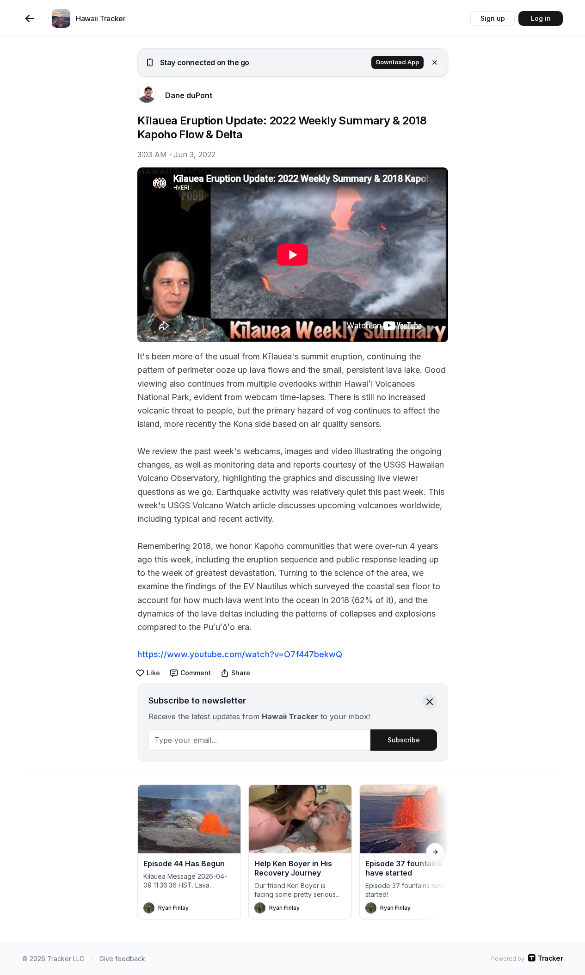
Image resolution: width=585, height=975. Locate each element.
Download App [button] (397, 62)
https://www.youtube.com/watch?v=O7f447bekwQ (239, 654)
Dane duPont (188, 95)
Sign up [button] (492, 18)
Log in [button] (541, 18)
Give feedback (122, 959)
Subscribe (404, 740)
